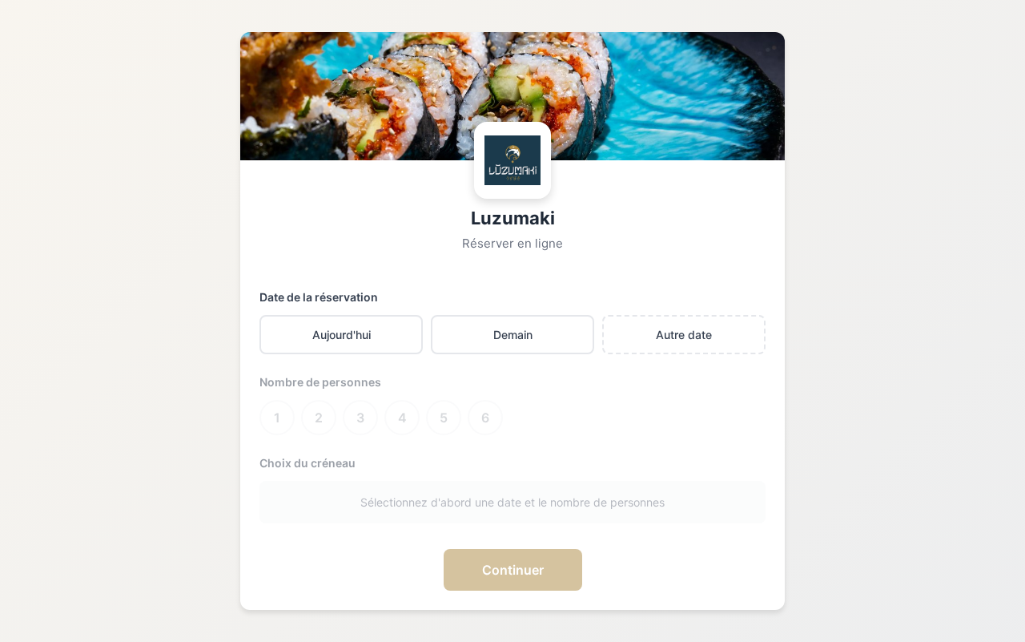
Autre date (684, 334)
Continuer (513, 570)
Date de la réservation (318, 297)
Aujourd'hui (341, 334)
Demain (513, 334)
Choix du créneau (307, 463)
